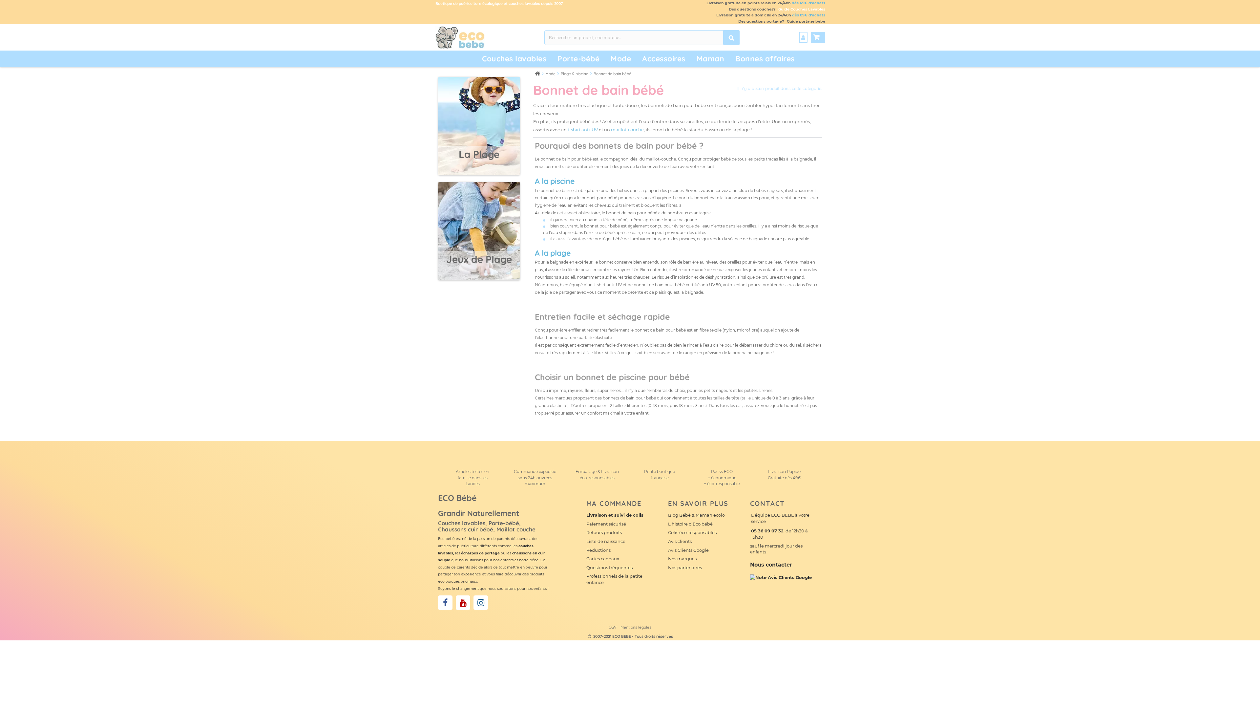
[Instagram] (480, 602)
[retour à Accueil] (537, 73)
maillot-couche (627, 129)
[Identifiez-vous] (803, 37)
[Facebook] (445, 602)
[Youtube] (463, 602)
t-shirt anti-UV (583, 129)
